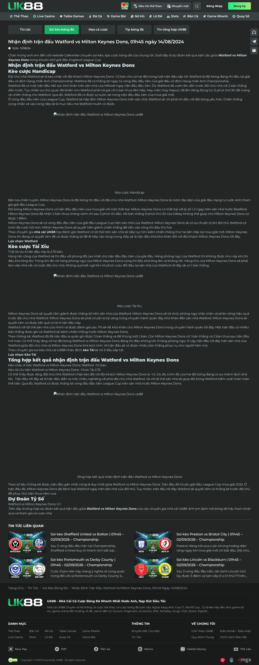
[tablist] (129, 29)
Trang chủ (16, 588)
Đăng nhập (214, 6)
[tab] (25, 29)
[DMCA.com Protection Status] (13, 660)
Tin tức (33, 588)
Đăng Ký (240, 6)
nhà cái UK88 (45, 232)
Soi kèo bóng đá (55, 588)
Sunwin (117, 611)
